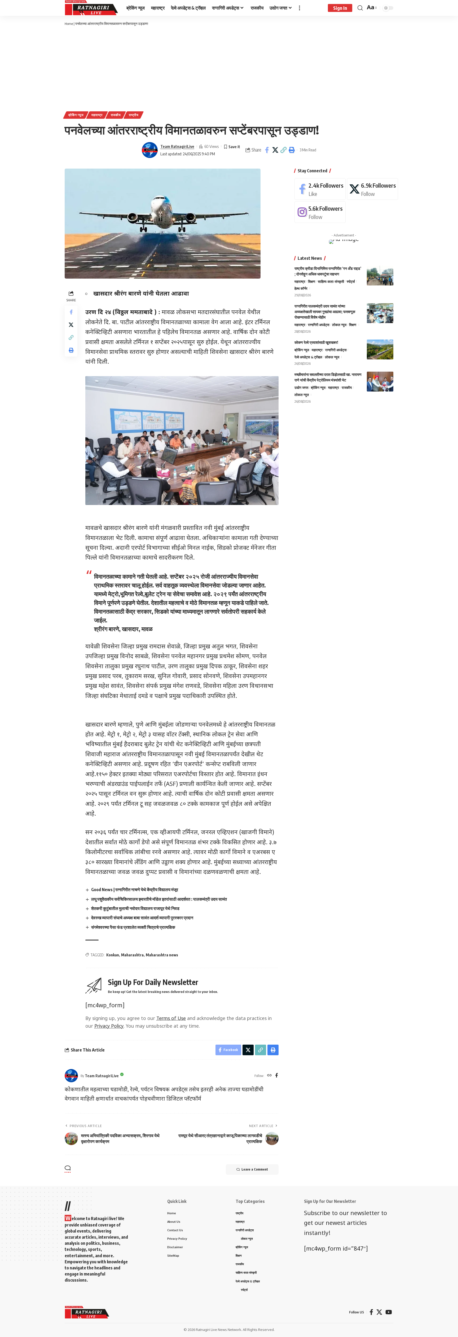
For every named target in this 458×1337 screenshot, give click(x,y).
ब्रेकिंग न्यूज (75, 115)
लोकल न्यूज (339, 325)
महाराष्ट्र (97, 115)
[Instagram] (320, 212)
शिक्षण (311, 281)
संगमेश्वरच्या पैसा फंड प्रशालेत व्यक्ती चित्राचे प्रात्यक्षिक (133, 927)
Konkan (112, 955)
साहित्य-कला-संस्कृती (331, 281)
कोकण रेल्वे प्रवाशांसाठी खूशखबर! (316, 342)
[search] (360, 8)
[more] (299, 8)
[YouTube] (388, 1312)
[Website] (269, 1076)
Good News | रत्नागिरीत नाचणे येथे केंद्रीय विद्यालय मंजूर (134, 889)
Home (69, 23)
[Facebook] (277, 1076)
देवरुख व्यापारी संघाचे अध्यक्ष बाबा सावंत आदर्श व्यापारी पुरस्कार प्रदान (142, 917)
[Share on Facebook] (267, 150)
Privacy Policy (109, 1026)
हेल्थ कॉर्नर (300, 288)
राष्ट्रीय (134, 115)
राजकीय (116, 115)
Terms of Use (171, 1019)
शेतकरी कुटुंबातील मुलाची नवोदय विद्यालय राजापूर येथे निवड (135, 908)
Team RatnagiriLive (177, 146)
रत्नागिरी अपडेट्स (318, 325)
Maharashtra (132, 955)
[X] (372, 189)
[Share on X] (275, 150)
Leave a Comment (254, 1169)
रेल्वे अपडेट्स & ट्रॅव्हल (308, 357)
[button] (283, 150)
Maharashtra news (162, 955)
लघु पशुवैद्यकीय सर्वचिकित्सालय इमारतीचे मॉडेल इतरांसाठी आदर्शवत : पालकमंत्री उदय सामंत (159, 899)
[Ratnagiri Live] (91, 8)
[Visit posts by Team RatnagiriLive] (150, 150)
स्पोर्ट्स (351, 281)
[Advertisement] (229, 69)
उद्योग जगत (301, 387)
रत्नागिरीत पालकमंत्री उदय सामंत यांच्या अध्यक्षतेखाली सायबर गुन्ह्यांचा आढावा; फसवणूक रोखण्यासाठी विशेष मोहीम (324, 311)
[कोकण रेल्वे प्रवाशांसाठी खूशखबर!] (380, 349)
